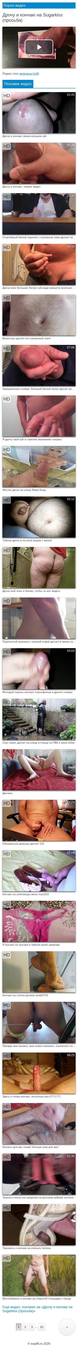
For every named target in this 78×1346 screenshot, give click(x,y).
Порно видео (14, 5)
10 (41, 1327)
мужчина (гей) (29, 73)
